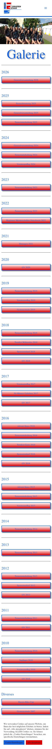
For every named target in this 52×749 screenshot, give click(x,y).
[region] (26, 31)
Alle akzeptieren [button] (34, 742)
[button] (26, 113)
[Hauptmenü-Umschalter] (45, 8)
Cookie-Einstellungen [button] (14, 742)
